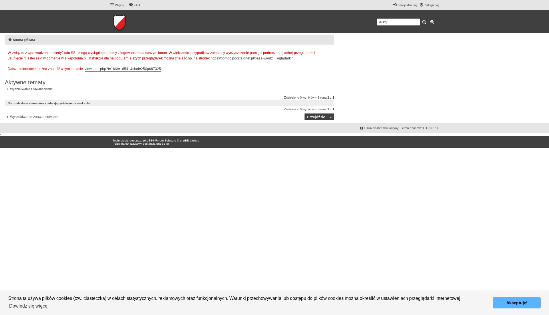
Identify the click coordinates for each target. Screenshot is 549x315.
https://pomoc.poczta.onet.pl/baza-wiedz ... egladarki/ (252, 58)
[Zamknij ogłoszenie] (329, 52)
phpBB (147, 140)
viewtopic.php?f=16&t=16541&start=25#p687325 (123, 69)
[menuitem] (134, 5)
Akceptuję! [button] (517, 302)
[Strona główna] (137, 21)
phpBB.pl (162, 143)
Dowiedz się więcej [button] (29, 306)
